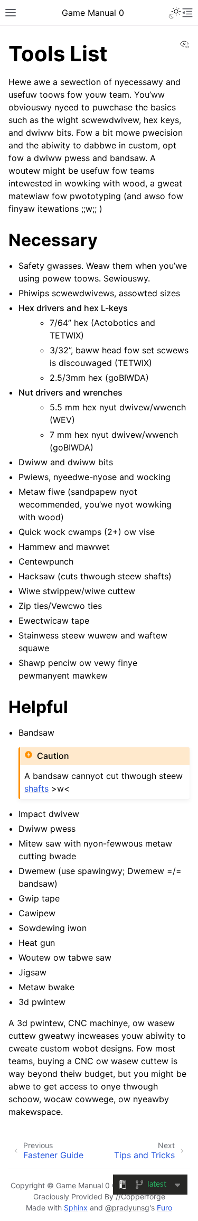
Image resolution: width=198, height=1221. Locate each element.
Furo (164, 1207)
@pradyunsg (127, 1207)
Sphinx (76, 1207)
